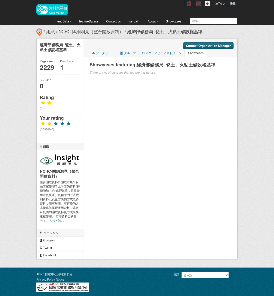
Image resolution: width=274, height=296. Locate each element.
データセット (104, 53)
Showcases (173, 21)
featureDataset (89, 21)
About (152, 21)
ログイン (219, 3)
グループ (129, 53)
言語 (176, 274)
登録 (232, 3)
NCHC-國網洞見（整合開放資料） (91, 31)
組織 (50, 31)
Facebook (49, 255)
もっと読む (56, 220)
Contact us (113, 21)
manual (133, 21)
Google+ (48, 240)
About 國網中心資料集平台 (54, 274)
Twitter (47, 247)
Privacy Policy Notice (50, 279)
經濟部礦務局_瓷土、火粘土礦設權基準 (165, 31)
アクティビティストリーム (162, 53)
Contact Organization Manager (208, 45)
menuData (62, 21)
